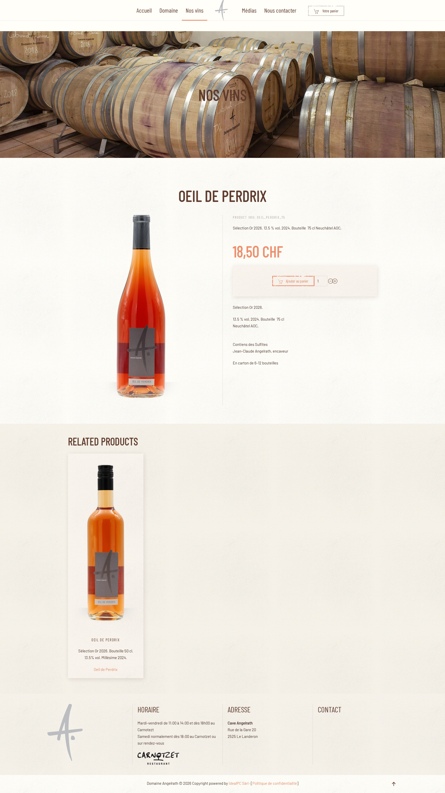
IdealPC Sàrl (239, 783)
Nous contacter (280, 10)
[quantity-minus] (330, 281)
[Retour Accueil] (222, 10)
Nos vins (194, 10)
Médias (249, 10)
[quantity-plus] (335, 281)
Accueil (144, 10)
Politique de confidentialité (274, 783)
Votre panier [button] (330, 10)
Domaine (168, 10)
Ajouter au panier (297, 281)
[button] (394, 784)
